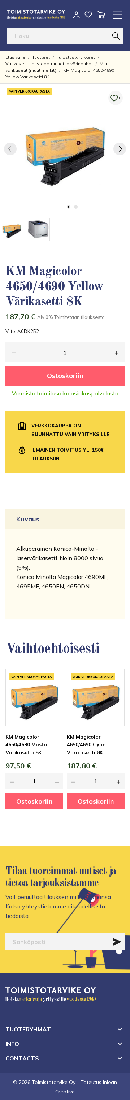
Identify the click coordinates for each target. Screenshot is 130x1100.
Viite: (10, 331)
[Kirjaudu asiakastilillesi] (76, 15)
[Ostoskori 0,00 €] (101, 14)
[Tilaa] (117, 941)
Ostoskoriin (65, 376)
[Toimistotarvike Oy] (36, 14)
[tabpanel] (65, 149)
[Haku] (116, 36)
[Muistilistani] (88, 14)
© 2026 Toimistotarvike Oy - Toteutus (58, 1082)
